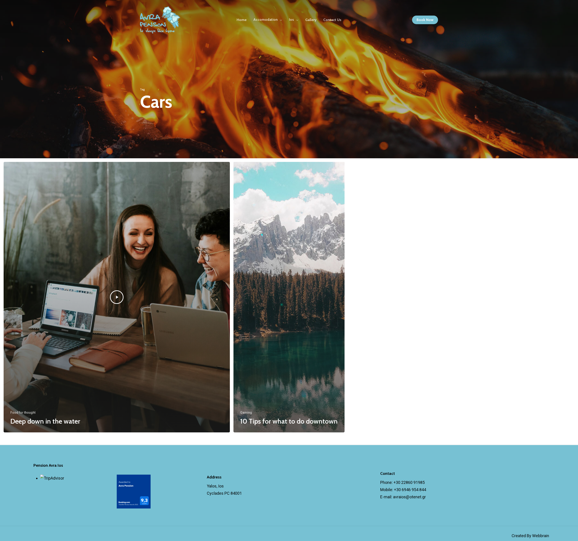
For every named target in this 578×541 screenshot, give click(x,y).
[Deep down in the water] (117, 297)
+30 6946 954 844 (410, 489)
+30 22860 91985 (409, 482)
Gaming (246, 412)
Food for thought (22, 412)
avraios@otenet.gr (409, 496)
